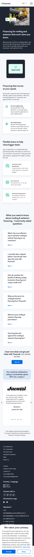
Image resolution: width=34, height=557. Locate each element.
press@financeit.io (9, 519)
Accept (9, 552)
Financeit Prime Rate (9, 469)
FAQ (4, 510)
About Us (6, 460)
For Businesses (8, 446)
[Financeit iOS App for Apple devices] (4, 502)
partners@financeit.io (19, 513)
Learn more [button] (26, 547)
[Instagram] (10, 495)
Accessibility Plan (8, 474)
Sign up (17, 362)
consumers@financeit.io (21, 516)
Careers (5, 466)
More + (10, 245)
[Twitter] (7, 495)
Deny (24, 552)
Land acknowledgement (10, 476)
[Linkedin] (13, 495)
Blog (4, 457)
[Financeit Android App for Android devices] (7, 502)
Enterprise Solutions (9, 454)
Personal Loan (7, 452)
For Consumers (8, 449)
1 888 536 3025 (9, 521)
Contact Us (6, 471)
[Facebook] (4, 495)
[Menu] (31, 3)
